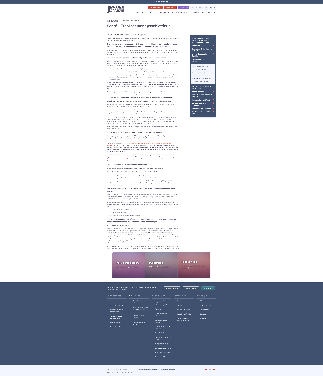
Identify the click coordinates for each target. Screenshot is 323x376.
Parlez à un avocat (191, 288)
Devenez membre (205, 305)
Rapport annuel (115, 322)
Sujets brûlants (198, 91)
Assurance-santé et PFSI (200, 66)
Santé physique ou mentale (199, 60)
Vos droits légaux (178, 12)
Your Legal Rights (112, 20)
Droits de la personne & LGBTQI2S (201, 87)
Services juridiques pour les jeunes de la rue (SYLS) (140, 309)
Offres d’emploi (205, 309)
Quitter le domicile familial (199, 55)
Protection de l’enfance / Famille (202, 96)
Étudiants (203, 314)
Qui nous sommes (142, 12)
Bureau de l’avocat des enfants (159, 159)
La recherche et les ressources (201, 12)
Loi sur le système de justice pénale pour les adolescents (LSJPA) (201, 40)
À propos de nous (154, 7)
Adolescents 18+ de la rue (201, 113)
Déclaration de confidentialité (148, 369)
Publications (156, 262)
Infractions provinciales (201, 108)
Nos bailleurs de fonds (117, 327)
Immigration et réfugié (201, 100)
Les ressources (180, 296)
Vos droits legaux (158, 296)
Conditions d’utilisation (168, 369)
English (210, 8)
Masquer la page (160, 2)
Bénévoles (203, 318)
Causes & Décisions (183, 309)
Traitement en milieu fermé (200, 81)
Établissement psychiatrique (201, 78)
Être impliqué (169, 7)
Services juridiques (160, 12)
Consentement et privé (199, 69)
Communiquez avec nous (198, 8)
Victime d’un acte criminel (199, 104)
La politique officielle (184, 314)
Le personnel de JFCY (117, 305)
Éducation (196, 46)
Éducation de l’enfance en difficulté (202, 50)
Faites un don (183, 8)
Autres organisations (128, 262)
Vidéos (179, 305)
